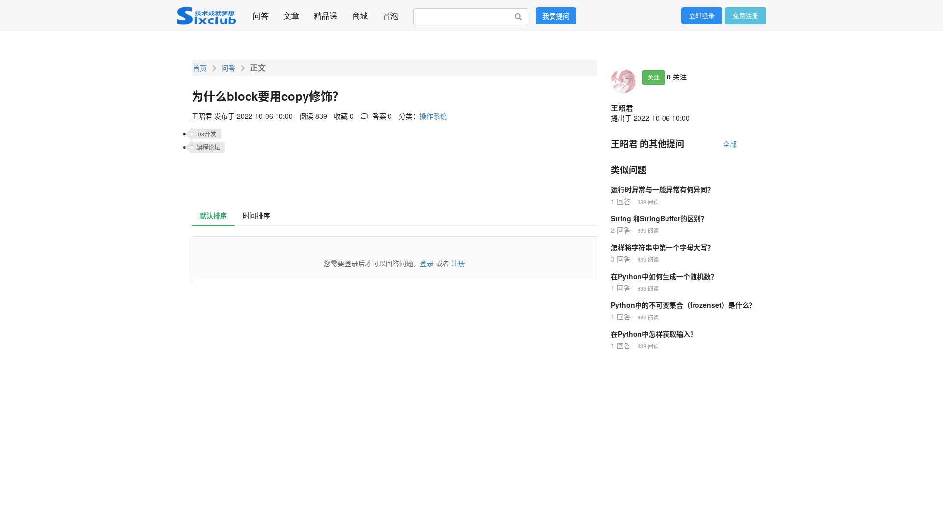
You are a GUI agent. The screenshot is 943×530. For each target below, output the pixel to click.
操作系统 (433, 116)
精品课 (325, 13)
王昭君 (622, 108)
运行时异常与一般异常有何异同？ (662, 189)
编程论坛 (208, 147)
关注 (654, 77)
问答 (261, 13)
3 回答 (621, 259)
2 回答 (621, 230)
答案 (381, 116)
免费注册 (745, 15)
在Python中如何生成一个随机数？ (664, 276)
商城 (360, 13)
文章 (291, 13)
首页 (200, 67)
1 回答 (621, 201)
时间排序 (256, 215)
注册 (458, 263)
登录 (427, 263)
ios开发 (206, 134)
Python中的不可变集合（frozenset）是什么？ (683, 305)
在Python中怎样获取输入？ (654, 334)
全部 (730, 144)
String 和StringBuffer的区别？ (659, 218)
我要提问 (556, 16)
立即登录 (702, 15)
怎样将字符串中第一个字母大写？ (662, 247)
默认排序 (213, 215)
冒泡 (390, 13)
